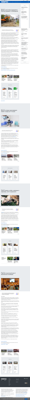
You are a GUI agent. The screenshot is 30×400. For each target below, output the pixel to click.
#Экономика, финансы (23, 14)
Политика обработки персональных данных (20, 395)
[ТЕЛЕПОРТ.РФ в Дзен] (4, 380)
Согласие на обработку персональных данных (20, 396)
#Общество (4, 97)
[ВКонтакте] (17, 131)
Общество (2, 153)
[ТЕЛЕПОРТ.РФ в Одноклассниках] (26, 0)
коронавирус (5, 153)
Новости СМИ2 (3, 100)
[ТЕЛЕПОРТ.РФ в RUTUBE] (27, 0)
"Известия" (14, 136)
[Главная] (4, 1)
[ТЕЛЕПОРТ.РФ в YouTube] (28, 0)
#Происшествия (23, 40)
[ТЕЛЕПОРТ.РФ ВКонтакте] (25, 0)
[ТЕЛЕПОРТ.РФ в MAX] (23, 0)
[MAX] (16, 131)
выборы (7, 344)
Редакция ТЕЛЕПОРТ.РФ (4, 150)
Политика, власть (3, 344)
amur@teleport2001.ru (25, 392)
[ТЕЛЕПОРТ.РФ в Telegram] (24, 0)
